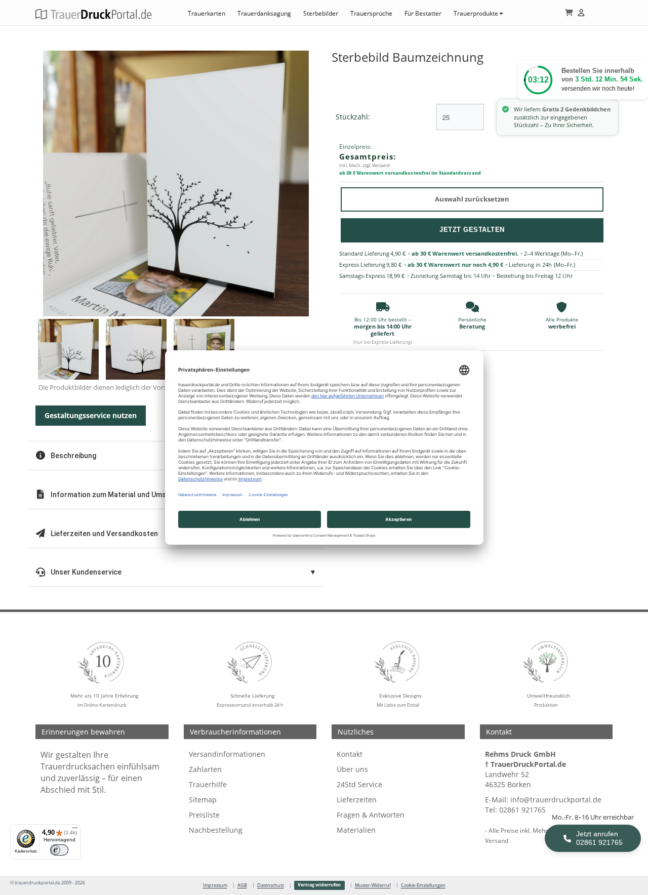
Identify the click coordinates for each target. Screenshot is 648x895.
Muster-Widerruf (373, 885)
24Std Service (359, 784)
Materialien (356, 830)
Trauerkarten (206, 13)
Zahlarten (205, 769)
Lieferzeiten (357, 799)
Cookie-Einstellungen (423, 885)
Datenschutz (270, 885)
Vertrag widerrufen (319, 885)
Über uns (352, 769)
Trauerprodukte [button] (476, 13)
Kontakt (349, 754)
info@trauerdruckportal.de (555, 799)
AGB (242, 885)
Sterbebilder (320, 13)
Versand (496, 840)
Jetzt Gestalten (472, 229)
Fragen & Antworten (370, 815)
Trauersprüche (371, 13)
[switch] (59, 850)
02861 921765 (522, 810)
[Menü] (75, 830)
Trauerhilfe (208, 784)
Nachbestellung (215, 830)
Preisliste (204, 815)
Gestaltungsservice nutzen (91, 415)
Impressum (215, 885)
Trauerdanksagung (264, 13)
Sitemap (203, 799)
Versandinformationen (227, 754)
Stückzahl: (353, 116)
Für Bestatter (422, 13)
